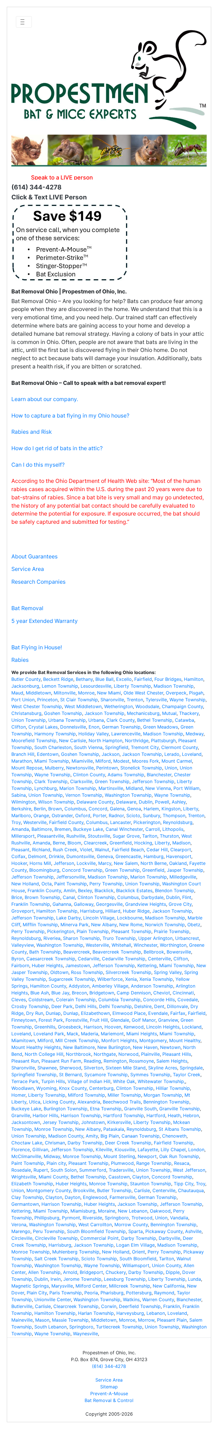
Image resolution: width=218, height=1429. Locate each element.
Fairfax (177, 1013)
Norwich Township (165, 924)
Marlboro (21, 815)
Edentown (47, 754)
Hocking (143, 843)
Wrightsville (23, 1177)
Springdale (191, 1068)
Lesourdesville (96, 686)
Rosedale (21, 1170)
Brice (16, 897)
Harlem (151, 808)
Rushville (75, 836)
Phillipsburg (46, 1218)
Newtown (170, 1047)
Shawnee (47, 1068)
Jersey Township (61, 1122)
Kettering (147, 965)
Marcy (104, 863)
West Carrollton (95, 1224)
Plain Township (93, 931)
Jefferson (64, 863)
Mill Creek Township (77, 1040)
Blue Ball (104, 679)
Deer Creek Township (128, 1143)
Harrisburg (91, 911)
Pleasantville (50, 836)
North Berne (154, 863)
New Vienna (158, 788)
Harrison (93, 1027)
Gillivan (40, 1149)
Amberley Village (110, 986)
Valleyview (22, 945)
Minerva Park (74, 924)
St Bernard (70, 1074)
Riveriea (51, 938)
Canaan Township (140, 1136)
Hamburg (154, 856)
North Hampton (105, 740)
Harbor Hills (45, 1115)
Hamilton (193, 679)
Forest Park (51, 1020)
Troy (16, 822)
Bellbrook (154, 952)
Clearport (180, 849)
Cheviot (161, 993)
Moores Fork (145, 761)
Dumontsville (80, 856)
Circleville (21, 1238)
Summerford (92, 1170)
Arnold (70, 1272)
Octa (46, 883)
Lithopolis (172, 829)
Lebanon (155, 1313)
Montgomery (153, 1040)
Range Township (153, 1163)
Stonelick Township (141, 768)
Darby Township (85, 1143)
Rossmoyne (141, 1061)
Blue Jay (60, 993)
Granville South (140, 1108)
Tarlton (149, 836)
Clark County (120, 720)
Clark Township (51, 781)
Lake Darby (68, 918)
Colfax (18, 856)
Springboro (117, 1218)
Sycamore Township (106, 1074)
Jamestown (77, 965)
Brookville (84, 1190)
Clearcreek (95, 843)
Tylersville (156, 699)
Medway (195, 734)
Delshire (143, 1006)
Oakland (178, 863)
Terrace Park (25, 1081)
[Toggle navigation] (24, 22)
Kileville (104, 1149)
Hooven (112, 1027)
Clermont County (179, 747)
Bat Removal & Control (109, 1400)
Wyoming (46, 1088)
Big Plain (109, 1136)
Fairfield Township (173, 1143)
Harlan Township (96, 1313)
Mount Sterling (119, 1156)
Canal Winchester (124, 829)
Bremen (62, 829)
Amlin (70, 890)
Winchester (145, 945)
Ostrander (62, 815)
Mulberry (54, 768)
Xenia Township (156, 979)
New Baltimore (79, 1047)
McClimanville (26, 1156)
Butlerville (21, 1306)
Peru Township (48, 1231)
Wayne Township (187, 699)
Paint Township (70, 883)
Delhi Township (115, 1006)
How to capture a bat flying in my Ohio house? (70, 415)
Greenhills (44, 1027)
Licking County (59, 1102)
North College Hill (44, 1054)
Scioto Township (99, 1258)
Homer (18, 1095)
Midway (52, 1156)
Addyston (79, 986)
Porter (99, 815)
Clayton (140, 1177)
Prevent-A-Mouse (109, 1393)
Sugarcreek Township (72, 979)
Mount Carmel (177, 761)
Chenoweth (174, 1136)
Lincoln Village (98, 918)
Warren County (158, 1299)
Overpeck (176, 693)
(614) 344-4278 (109, 1366)
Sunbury (151, 815)
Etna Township (105, 1108)
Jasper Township (185, 870)
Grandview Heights (145, 904)
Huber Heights (47, 965)
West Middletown (83, 706)
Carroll (152, 829)
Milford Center (91, 1286)
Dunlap (53, 1013)
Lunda (194, 1279)
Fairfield (143, 679)
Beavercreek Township (117, 952)
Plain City (37, 1293)
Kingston (171, 808)
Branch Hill (22, 754)
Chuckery (116, 1272)
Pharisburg (111, 1293)
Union (171, 768)
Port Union (23, 699)
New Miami (109, 693)
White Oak (124, 1081)
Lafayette (148, 1149)
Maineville (22, 1320)
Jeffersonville (70, 877)
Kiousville (125, 1149)
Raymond (164, 1293)
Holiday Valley (93, 734)
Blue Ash (39, 993)
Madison (181, 843)
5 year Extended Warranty (44, 621)
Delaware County (95, 802)
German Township (121, 727)
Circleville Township (56, 1238)
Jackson (111, 754)
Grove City (180, 904)
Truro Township (119, 938)
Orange (41, 815)
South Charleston (53, 747)
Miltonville (65, 693)
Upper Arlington (155, 938)
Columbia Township (119, 999)
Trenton (135, 699)
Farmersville (122, 1197)
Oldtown (59, 972)
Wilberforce (110, 979)
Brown (55, 808)
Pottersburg (139, 1293)
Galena (117, 808)
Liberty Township (132, 686)
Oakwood (160, 1211)
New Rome (130, 924)
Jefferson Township (153, 781)
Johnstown (93, 1122)
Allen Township (44, 1272)
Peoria (91, 1293)
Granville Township (179, 1108)
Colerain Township (76, 999)
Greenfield (121, 843)
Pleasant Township (131, 931)
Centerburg (101, 1088)
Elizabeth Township (32, 1183)
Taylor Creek (186, 1074)
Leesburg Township (125, 1279)
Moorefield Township (33, 740)
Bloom (74, 843)
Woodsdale (147, 706)
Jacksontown (25, 1122)
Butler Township (114, 1190)
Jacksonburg (25, 686)
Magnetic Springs (30, 1286)
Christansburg (26, 713)
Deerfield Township (140, 1306)
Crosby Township (30, 1006)
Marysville (62, 1286)
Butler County (26, 679)
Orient (138, 1252)
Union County (166, 1265)
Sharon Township (81, 938)
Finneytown (23, 1020)
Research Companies (38, 581)
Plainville (150, 1054)
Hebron (191, 1115)
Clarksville (81, 781)
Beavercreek (76, 952)
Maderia (89, 1033)
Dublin (145, 802)
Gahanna (62, 904)
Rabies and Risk (31, 431)
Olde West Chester (143, 693)
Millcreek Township (129, 1286)
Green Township (112, 781)
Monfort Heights (119, 1040)
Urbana (96, 720)
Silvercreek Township (128, 972)
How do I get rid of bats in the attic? (57, 448)
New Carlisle (72, 740)
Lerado (171, 754)
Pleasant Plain (172, 1320)
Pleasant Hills (176, 1054)
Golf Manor (144, 1020)
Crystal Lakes (43, 727)
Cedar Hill (157, 849)
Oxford (82, 815)
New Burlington (113, 1047)
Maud (17, 693)
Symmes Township (150, 1074)
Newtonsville (80, 768)
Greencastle (128, 856)
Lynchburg (45, 788)
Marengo (20, 1231)
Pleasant (20, 849)
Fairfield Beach (128, 849)
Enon (94, 727)
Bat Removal (27, 608)
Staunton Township (150, 1183)
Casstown (119, 1177)
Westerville (35, 822)
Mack (72, 1033)
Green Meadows (160, 727)
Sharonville (112, 699)
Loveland (192, 754)
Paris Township (65, 1293)
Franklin (171, 1306)
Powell (162, 802)
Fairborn (20, 965)
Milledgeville (182, 877)
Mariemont (112, 1033)
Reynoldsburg (177, 822)
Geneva (105, 856)
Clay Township (27, 1197)
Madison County (65, 1136)
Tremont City (145, 747)
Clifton (18, 727)
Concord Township (82, 870)
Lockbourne (129, 918)
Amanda (20, 829)
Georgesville (109, 904)
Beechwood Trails (122, 1102)
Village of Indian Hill (89, 1081)
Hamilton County (48, 986)
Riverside (92, 1218)
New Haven (145, 1047)
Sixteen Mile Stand (126, 1068)
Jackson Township (104, 713)
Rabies (20, 659)
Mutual (169, 713)
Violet (86, 849)
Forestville (76, 1020)
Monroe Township (53, 1129)
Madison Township (174, 686)
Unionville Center (52, 1299)
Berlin (40, 808)
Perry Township (106, 883)
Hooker (19, 863)
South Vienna (88, 747)
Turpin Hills (53, 1081)
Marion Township (77, 788)
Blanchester (159, 774)
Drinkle (56, 856)
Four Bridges (167, 679)
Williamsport (135, 1265)
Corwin (108, 1306)
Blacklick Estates (134, 890)
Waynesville (85, 1333)
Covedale (187, 999)
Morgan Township (163, 1095)
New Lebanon (132, 1211)
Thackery (189, 713)
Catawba (184, 720)
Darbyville (169, 1238)
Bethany (84, 679)
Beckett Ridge (58, 679)
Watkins (131, 1299)
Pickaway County (164, 1231)
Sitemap (109, 1387)
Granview (168, 1020)
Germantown (25, 1204)
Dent (159, 1006)
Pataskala (113, 1129)
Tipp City (183, 1183)
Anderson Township (152, 986)
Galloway (83, 904)
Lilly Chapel (173, 1149)
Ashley (179, 802)
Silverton (93, 1068)
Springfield (116, 747)
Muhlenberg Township (75, 1252)
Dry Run (34, 1013)
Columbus (75, 808)
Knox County (73, 1088)
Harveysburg (130, 1313)
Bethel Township (154, 720)
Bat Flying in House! (36, 647)
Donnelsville (73, 727)
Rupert (40, 1170)
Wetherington (118, 706)
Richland (41, 849)
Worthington (173, 945)
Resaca (181, 1163)
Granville (20, 1115)
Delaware (126, 802)
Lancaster (120, 822)
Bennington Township (166, 1102)
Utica (34, 1102)
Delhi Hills (86, 1006)
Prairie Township (171, 931)
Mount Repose (26, 768)
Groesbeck (69, 1027)
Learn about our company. (44, 399)
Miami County (53, 1177)
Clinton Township (96, 897)
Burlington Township (65, 1108)
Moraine (106, 1211)
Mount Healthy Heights (36, 1047)
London (196, 1149)
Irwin (56, 1279)
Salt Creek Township (56, 1258)
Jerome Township (82, 1279)
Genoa (134, 808)
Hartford (155, 1115)
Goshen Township (63, 713)
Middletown (38, 693)
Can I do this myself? (38, 464)
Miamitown (23, 1040)
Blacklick (104, 890)
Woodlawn (22, 1088)
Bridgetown (101, 993)
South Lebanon (50, 1327)
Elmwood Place (129, 1013)
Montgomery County (48, 1190)
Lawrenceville (126, 734)
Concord (98, 808)
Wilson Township (56, 802)
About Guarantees (34, 556)
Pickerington (146, 822)
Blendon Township (174, 890)
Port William (186, 788)
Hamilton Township (56, 911)
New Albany (104, 924)
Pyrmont (71, 1218)
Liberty (190, 808)
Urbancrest (187, 938)
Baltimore (42, 829)
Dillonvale (177, 1006)
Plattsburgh (163, 740)
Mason (42, 1320)
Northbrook (78, 1054)
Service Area (27, 569)
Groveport (22, 911)
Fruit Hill (99, 1020)
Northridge (136, 740)
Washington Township (128, 795)
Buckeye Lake (88, 829)
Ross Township (87, 972)
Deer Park (62, 1006)
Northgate (105, 1054)
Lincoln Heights (162, 1027)
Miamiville (82, 761)
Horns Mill (40, 863)
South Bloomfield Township (96, 1231)
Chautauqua (191, 1190)
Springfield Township (33, 1074)
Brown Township (42, 897)
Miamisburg (82, 1211)
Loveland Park (48, 1033)
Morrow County (131, 1224)
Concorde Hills (159, 999)
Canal (69, 897)
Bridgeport (91, 1272)
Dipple (173, 1272)
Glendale (119, 1020)
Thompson (174, 815)
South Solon (64, 1170)
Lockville (86, 863)
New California (169, 1286)
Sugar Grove (126, 836)
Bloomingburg (44, 870)
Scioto (133, 815)
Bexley (85, 890)
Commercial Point (99, 1238)
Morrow (146, 1320)
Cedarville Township (123, 958)
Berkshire (21, 808)
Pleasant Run (25, 1061)
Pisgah (196, 693)
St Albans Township (180, 1129)
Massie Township (70, 1320)
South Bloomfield (138, 1258)
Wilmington (23, 802)
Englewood (95, 1197)
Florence (20, 1149)
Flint (186, 897)
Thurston (169, 836)
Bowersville (179, 952)
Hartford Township (123, 1115)
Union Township (28, 720)
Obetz (193, 924)
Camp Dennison (134, 993)
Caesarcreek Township (50, 958)
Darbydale (152, 897)
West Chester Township (36, 706)
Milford (103, 761)
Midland (134, 788)
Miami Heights (141, 1033)
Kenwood (134, 1027)
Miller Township (124, 1095)
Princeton (47, 699)
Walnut (102, 849)
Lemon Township (60, 686)
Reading (92, 1061)
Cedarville (88, 958)
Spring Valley (168, 972)
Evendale (158, 1013)
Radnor (116, 815)
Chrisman (55, 1143)
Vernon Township (83, 795)
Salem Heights (171, 1061)
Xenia (131, 979)
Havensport (178, 856)
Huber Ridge (136, 911)
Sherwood (70, 1068)
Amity (92, 1136)
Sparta (135, 1231)
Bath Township (45, 952)
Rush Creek (65, 849)
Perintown (107, 768)
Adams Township (126, 774)
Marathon (21, 761)
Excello (124, 679)
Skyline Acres (162, 1068)
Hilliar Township (173, 1088)
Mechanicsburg (143, 713)
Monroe (86, 693)
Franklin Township (30, 904)
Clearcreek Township (75, 1306)
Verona (18, 1224)
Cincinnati (183, 993)
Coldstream (40, 999)
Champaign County (182, 706)
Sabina (18, 795)
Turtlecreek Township (119, 1327)
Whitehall (121, 945)
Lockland (192, 1027)
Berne (59, 843)
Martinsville (110, 788)
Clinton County (89, 774)
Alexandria (88, 1102)
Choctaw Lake (26, 1143)
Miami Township (51, 761)
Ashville (193, 1231)
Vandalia (179, 1218)
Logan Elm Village (135, 1245)
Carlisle (142, 1190)
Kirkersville (119, 1122)
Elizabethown (95, 1013)
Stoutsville (99, 836)
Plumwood (122, 1163)
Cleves (18, 999)
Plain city (56, 1163)
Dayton (72, 1197)
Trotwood (141, 1218)
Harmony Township (55, 734)
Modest (121, 761)
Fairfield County (66, 822)
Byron (17, 958)
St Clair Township (79, 699)
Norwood (128, 1054)
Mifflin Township (40, 924)
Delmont (37, 856)
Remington (115, 1061)
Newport (147, 1156)
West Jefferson (189, 1170)
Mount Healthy (184, 1040)
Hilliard (112, 911)
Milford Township (86, 1095)
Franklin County (44, 890)
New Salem (126, 863)
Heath (174, 1115)
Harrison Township (81, 1115)
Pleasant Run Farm (61, 1061)
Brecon (79, 993)
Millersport (23, 836)
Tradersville (121, 1170)
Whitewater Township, (161, 1081)
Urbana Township (67, 720)
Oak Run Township (179, 1156)
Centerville (159, 958)
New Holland (25, 883)
